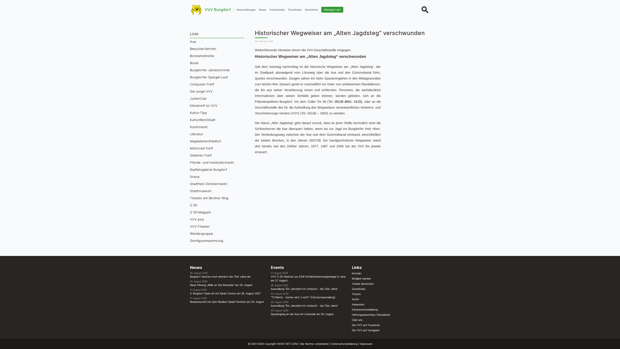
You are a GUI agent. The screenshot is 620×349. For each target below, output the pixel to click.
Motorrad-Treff (201, 148)
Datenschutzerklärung (365, 309)
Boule (194, 63)
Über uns (357, 320)
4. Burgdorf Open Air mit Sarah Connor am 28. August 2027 (225, 293)
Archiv (355, 299)
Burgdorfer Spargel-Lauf (209, 77)
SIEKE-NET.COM (287, 343)
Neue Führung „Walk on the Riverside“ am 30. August (221, 285)
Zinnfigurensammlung (206, 241)
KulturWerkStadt (202, 120)
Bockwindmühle (202, 56)
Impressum (358, 304)
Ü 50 (193, 205)
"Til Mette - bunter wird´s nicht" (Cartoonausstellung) (303, 297)
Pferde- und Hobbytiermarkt (212, 162)
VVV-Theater (200, 226)
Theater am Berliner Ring (209, 198)
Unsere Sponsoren (363, 283)
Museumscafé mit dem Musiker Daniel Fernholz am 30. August (227, 301)
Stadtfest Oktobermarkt (208, 184)
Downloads (358, 289)
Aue (193, 42)
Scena (194, 177)
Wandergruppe (201, 234)
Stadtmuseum (201, 191)
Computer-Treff (202, 84)
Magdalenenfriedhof (205, 141)
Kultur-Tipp (198, 113)
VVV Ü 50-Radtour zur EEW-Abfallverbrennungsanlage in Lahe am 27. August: (308, 278)
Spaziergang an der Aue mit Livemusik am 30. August (302, 314)
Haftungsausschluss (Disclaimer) (371, 314)
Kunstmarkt (199, 127)
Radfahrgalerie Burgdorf (208, 170)
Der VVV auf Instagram (366, 330)
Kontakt (357, 273)
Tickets (356, 294)
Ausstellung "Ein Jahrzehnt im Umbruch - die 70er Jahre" (304, 289)
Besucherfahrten (203, 49)
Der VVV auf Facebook (366, 325)
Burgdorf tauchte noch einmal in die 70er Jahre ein (220, 276)
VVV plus (197, 219)
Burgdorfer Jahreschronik (210, 70)
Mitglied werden (361, 278)
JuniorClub (198, 98)
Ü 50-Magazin (200, 212)
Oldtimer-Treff (201, 155)
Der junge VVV (201, 91)
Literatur (196, 134)
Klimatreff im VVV (203, 106)
